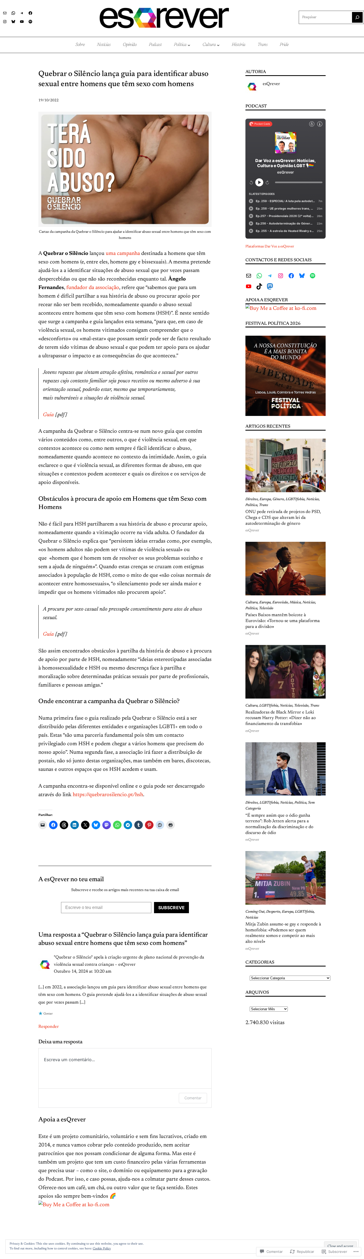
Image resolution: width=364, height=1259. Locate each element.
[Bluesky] (13, 21)
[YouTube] (22, 21)
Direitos (251, 499)
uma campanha (123, 253)
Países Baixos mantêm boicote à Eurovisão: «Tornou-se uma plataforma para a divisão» (282, 621)
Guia (48, 415)
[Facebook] (30, 13)
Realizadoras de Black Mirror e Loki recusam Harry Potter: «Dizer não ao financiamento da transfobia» (280, 718)
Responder (48, 1027)
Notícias (312, 499)
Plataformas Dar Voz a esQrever (269, 246)
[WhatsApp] (13, 13)
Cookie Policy (102, 1248)
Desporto (273, 912)
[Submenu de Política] (189, 45)
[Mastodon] (270, 286)
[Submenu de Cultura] (218, 45)
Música (295, 602)
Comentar (192, 1098)
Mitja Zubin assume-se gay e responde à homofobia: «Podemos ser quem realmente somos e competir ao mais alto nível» (283, 933)
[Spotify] (30, 21)
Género (278, 499)
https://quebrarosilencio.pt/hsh (108, 794)
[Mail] (5, 13)
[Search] (357, 17)
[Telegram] (22, 13)
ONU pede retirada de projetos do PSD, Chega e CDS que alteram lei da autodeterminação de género (283, 518)
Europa (265, 499)
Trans (263, 505)
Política (251, 505)
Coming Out (255, 912)
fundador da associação (92, 287)
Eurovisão (280, 602)
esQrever (271, 84)
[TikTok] (259, 286)
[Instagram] (5, 21)
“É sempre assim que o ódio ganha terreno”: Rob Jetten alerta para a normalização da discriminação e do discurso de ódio (279, 824)
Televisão (266, 608)
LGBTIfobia (295, 499)
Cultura (251, 602)
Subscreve (171, 907)
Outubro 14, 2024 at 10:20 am (82, 971)
